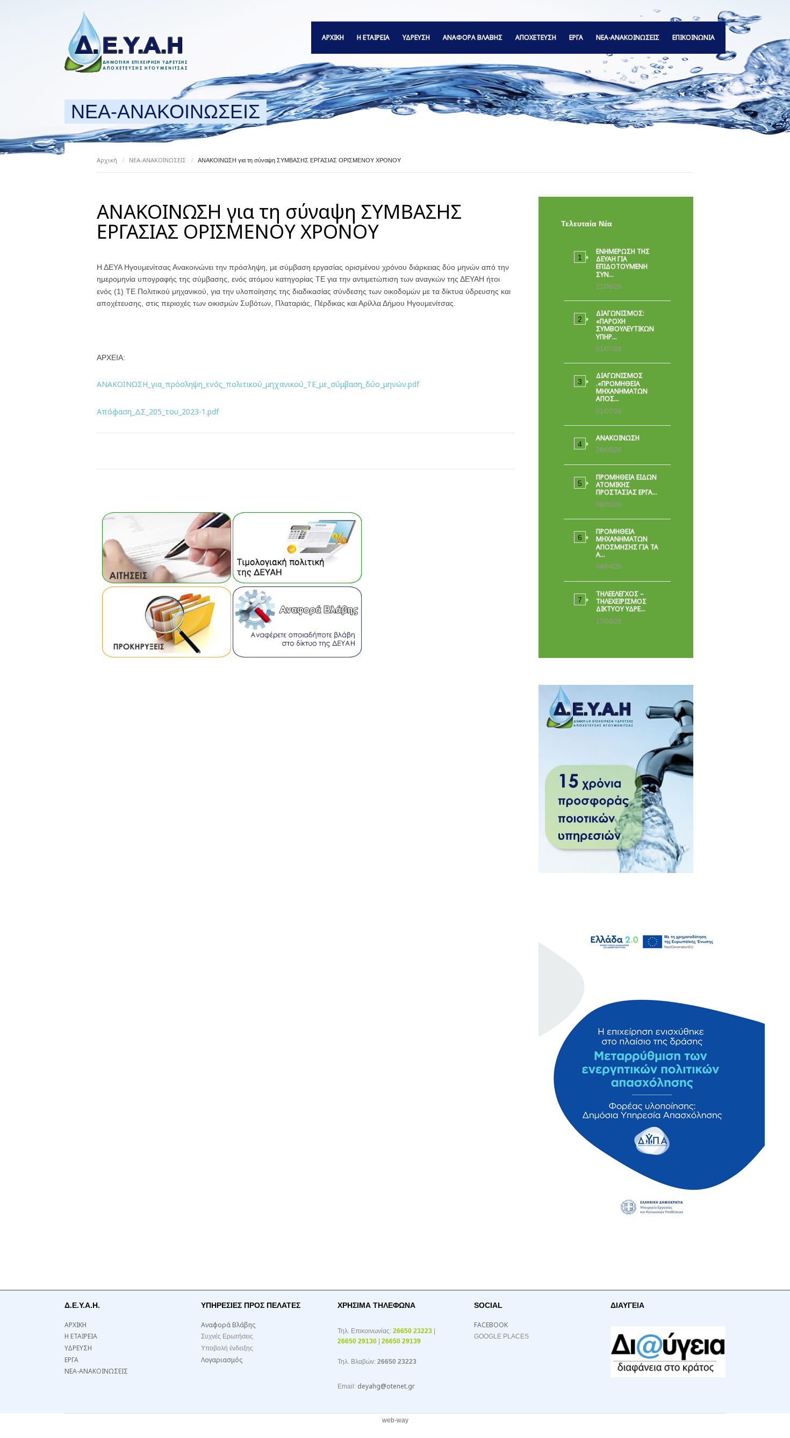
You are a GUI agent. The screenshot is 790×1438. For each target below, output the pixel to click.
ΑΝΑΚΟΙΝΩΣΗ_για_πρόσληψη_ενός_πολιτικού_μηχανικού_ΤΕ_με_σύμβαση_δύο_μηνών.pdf (258, 384)
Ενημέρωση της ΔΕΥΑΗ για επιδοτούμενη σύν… (623, 263)
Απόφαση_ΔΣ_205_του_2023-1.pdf (158, 411)
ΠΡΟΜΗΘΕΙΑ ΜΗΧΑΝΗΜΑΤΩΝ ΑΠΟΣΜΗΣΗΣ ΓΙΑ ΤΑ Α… (627, 543)
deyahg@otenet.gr (386, 1386)
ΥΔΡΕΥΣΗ (416, 37)
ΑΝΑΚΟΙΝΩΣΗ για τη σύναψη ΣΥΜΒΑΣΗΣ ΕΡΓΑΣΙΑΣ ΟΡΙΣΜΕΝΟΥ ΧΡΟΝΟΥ (279, 221)
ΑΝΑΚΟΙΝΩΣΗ (618, 437)
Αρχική (107, 160)
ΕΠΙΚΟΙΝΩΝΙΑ (693, 37)
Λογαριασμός (221, 1359)
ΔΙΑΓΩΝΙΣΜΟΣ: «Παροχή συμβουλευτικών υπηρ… (625, 325)
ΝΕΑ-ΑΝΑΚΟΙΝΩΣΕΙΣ (627, 37)
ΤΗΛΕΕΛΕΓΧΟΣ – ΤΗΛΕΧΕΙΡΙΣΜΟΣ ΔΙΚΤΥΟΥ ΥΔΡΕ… (621, 601)
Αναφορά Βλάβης (472, 37)
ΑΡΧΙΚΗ (333, 37)
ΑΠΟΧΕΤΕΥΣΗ (535, 37)
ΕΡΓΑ (576, 37)
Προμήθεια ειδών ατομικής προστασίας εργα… (626, 485)
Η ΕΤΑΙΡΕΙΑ (373, 37)
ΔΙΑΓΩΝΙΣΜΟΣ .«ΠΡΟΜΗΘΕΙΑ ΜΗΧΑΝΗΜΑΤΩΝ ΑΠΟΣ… (622, 387)
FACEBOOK (491, 1324)
